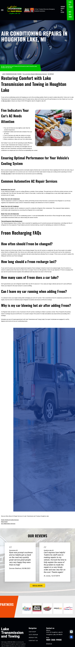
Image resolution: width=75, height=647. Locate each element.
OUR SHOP (32, 632)
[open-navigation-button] (2, 10)
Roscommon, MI (13, 550)
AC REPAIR (51, 74)
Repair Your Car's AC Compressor (10, 199)
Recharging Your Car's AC (8, 189)
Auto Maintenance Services (8, 523)
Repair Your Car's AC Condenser (10, 206)
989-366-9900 (70, 14)
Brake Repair (4, 521)
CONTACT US (33, 640)
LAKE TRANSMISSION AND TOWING (11, 74)
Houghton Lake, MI (49, 550)
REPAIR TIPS (33, 637)
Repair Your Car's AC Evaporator (10, 214)
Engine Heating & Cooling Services (10, 520)
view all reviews (37, 585)
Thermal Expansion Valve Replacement (11, 221)
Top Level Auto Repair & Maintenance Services (35, 74)
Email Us (49, 643)
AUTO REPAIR (33, 634)
